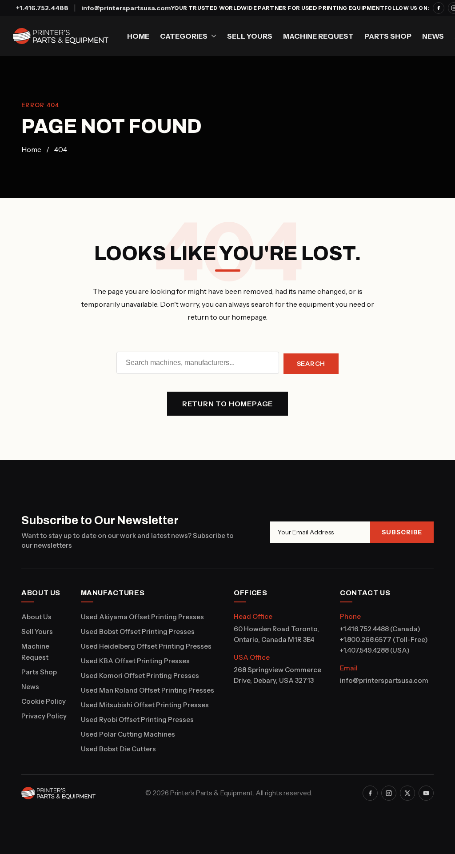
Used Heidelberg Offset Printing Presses (146, 646)
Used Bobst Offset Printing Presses (138, 631)
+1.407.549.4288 (364, 650)
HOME (138, 36)
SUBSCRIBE (402, 532)
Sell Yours (37, 631)
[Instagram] (388, 793)
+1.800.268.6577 (365, 639)
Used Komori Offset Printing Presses (140, 675)
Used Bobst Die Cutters (118, 749)
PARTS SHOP (387, 36)
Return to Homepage (227, 403)
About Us (36, 617)
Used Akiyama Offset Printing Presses (142, 617)
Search (311, 364)
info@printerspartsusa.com (126, 8)
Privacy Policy (44, 716)
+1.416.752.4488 (42, 8)
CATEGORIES (184, 36)
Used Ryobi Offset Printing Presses (137, 719)
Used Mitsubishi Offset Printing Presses (145, 705)
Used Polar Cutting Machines (128, 734)
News (30, 686)
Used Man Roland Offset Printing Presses (147, 690)
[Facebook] (438, 8)
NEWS (433, 36)
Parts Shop (39, 672)
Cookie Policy (43, 701)
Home (31, 149)
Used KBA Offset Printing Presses (135, 661)
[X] (407, 793)
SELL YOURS (249, 36)
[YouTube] (426, 793)
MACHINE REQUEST (318, 36)
